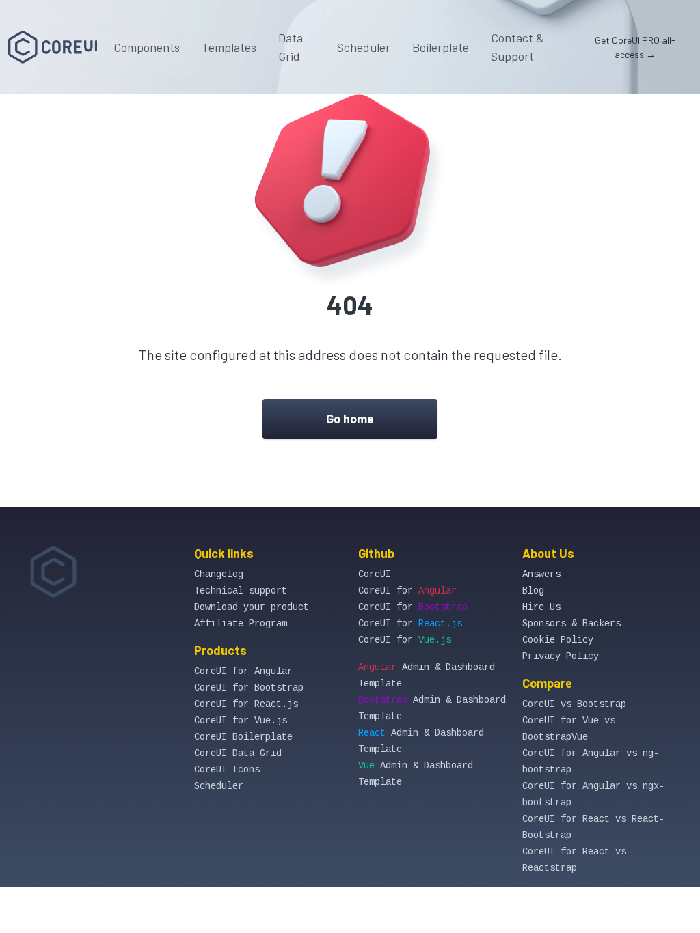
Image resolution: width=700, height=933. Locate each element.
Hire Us (541, 607)
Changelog (218, 574)
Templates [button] (229, 47)
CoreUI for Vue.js (240, 720)
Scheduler (363, 47)
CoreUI (374, 574)
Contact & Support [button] (517, 47)
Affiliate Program (240, 623)
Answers (541, 574)
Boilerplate (440, 47)
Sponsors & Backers (571, 623)
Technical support (240, 590)
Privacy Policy (560, 656)
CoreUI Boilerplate (243, 737)
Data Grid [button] (290, 47)
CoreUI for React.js (246, 704)
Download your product (251, 607)
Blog (533, 590)
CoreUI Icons (227, 769)
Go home (350, 418)
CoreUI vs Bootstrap (574, 704)
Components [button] (146, 47)
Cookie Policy (557, 640)
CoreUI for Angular (243, 671)
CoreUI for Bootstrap (249, 687)
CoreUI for (407, 590)
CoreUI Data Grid (238, 753)
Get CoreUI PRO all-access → (635, 47)
